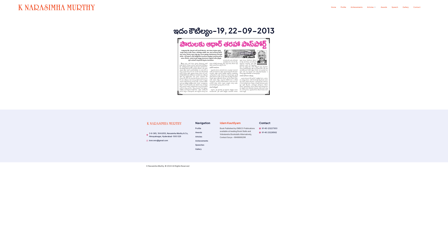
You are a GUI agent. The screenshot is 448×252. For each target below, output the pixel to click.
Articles (370, 7)
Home (333, 7)
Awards (384, 7)
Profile (343, 7)
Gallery (406, 7)
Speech (395, 7)
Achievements (356, 7)
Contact (416, 7)
